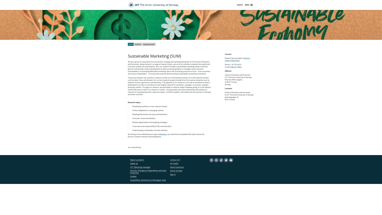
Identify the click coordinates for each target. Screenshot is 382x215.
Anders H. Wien (235, 67)
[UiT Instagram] (216, 160)
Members (138, 44)
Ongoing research (149, 44)
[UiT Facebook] (211, 160)
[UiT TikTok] (221, 160)
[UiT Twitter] (226, 160)
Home (131, 44)
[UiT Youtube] (231, 160)
